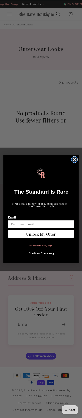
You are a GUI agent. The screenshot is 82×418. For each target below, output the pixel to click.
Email (12, 217)
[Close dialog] (74, 159)
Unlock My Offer (41, 233)
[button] (41, 173)
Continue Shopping (41, 253)
